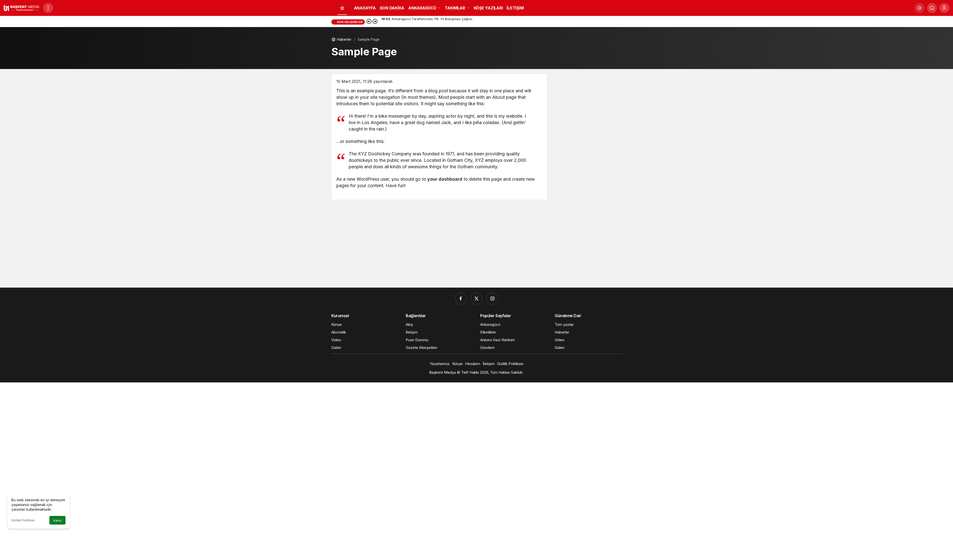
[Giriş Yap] (944, 8)
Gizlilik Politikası (23, 520)
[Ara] (932, 8)
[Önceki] (369, 22)
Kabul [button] (57, 520)
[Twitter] (476, 298)
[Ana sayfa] (342, 8)
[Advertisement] (476, 245)
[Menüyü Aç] (48, 8)
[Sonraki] (375, 22)
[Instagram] (492, 298)
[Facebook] (461, 298)
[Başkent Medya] (21, 7)
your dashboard (444, 179)
